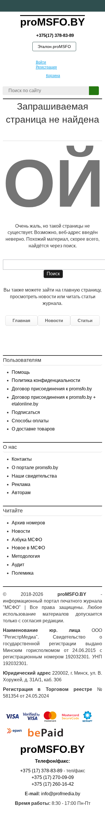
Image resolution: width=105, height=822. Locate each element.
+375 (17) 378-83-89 (41, 770)
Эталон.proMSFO (54, 46)
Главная (21, 320)
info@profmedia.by (60, 793)
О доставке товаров (33, 428)
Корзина (53, 76)
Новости (54, 320)
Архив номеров (28, 522)
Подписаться (26, 412)
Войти (41, 62)
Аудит (18, 564)
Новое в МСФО (28, 547)
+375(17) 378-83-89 (54, 35)
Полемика (23, 573)
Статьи (85, 320)
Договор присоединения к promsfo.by (52, 388)
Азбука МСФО (27, 539)
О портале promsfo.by (35, 467)
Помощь (21, 372)
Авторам (21, 492)
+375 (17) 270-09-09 (53, 777)
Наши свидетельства (34, 475)
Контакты (22, 459)
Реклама (21, 484)
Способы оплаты (30, 420)
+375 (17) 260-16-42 (53, 784)
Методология (26, 556)
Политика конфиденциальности (46, 380)
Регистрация (46, 67)
